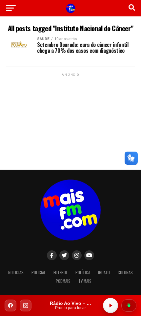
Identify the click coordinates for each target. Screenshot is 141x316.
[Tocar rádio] (110, 305)
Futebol (60, 272)
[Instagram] (25, 305)
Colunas (125, 272)
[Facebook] (10, 305)
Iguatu (104, 272)
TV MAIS (84, 281)
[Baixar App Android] (128, 305)
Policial (38, 272)
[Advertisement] (70, 119)
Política (82, 272)
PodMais (63, 281)
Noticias (16, 272)
